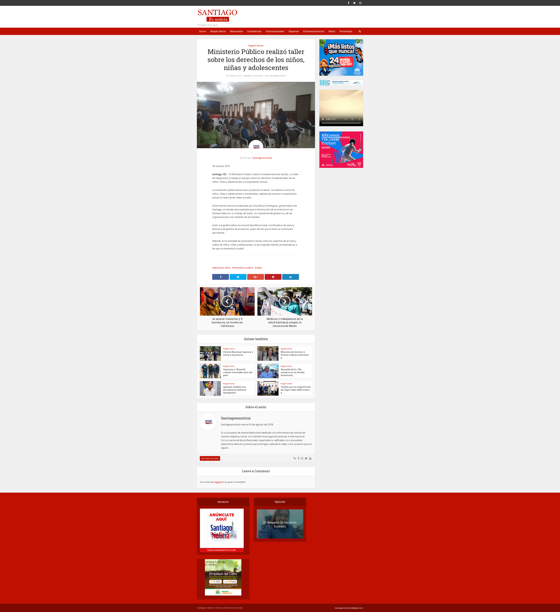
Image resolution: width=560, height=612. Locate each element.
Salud (331, 31)
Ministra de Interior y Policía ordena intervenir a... (295, 354)
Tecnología (345, 31)
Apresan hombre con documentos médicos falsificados (234, 389)
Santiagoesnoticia (277, 75)
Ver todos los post (210, 458)
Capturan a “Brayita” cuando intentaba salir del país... (237, 372)
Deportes (294, 31)
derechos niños (222, 267)
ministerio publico (243, 267)
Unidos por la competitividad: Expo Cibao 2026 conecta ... (296, 389)
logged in (219, 482)
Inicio (202, 31)
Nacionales (236, 31)
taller (259, 267)
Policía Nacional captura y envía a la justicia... (238, 353)
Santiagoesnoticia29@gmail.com (349, 608)
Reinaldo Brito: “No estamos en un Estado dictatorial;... (293, 372)
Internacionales (275, 31)
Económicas (254, 31)
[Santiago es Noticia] (217, 15)
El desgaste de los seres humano (280, 524)
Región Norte (218, 31)
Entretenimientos (313, 31)
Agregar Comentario (253, 75)
